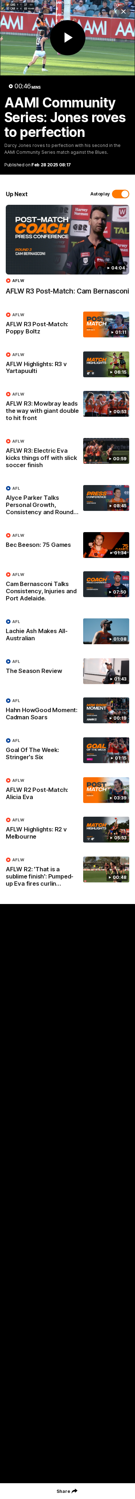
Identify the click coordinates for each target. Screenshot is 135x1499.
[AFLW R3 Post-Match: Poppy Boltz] (67, 324)
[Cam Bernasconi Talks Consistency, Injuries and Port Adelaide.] (67, 588)
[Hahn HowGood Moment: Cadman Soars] (67, 710)
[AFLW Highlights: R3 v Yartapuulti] (67, 364)
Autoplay (100, 194)
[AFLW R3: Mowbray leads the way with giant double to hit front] (67, 408)
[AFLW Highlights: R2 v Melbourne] (67, 830)
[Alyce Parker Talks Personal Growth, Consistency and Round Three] (67, 502)
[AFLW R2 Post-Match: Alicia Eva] (67, 790)
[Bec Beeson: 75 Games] (67, 545)
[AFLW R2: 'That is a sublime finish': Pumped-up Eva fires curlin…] (67, 873)
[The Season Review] (67, 671)
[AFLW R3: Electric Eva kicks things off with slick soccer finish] (67, 455)
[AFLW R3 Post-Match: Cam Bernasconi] (67, 253)
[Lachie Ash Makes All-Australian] (67, 631)
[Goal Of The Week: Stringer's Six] (67, 750)
